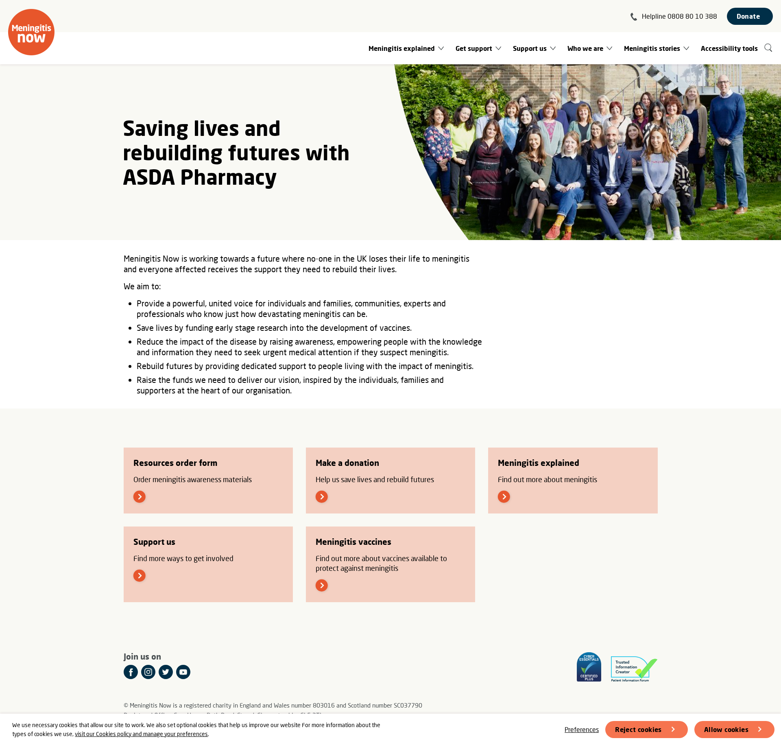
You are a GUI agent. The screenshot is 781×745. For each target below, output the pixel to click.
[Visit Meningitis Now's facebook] (131, 672)
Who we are (585, 48)
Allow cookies (726, 729)
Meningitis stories (652, 48)
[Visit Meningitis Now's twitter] (166, 672)
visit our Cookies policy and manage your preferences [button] (141, 733)
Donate (748, 16)
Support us (530, 48)
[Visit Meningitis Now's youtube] (183, 672)
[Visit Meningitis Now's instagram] (148, 672)
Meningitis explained (402, 48)
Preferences (582, 729)
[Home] (31, 32)
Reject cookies (638, 729)
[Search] (768, 48)
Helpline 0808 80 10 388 (679, 16)
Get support (474, 48)
